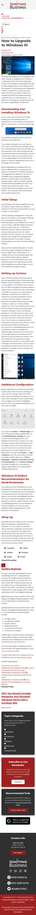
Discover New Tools (18, 810)
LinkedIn (9, 552)
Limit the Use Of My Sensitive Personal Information (18, 910)
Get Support (18, 853)
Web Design (8, 732)
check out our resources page (17, 649)
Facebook (10, 548)
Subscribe (18, 782)
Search (6, 24)
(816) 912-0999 (18, 843)
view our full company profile (21, 657)
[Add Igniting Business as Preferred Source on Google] (18, 821)
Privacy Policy (24, 900)
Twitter (25, 548)
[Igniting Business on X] (20, 871)
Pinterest (24, 552)
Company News (10, 750)
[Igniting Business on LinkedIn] (15, 871)
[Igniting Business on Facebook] (10, 871)
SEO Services (9, 736)
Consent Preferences (9, 900)
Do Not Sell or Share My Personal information (18, 907)
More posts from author (10, 665)
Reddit (9, 557)
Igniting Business (7, 52)
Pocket (22, 557)
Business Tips (6, 50)
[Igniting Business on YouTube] (25, 871)
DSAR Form (21, 902)
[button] (2, 5)
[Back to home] (18, 5)
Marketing (8, 741)
